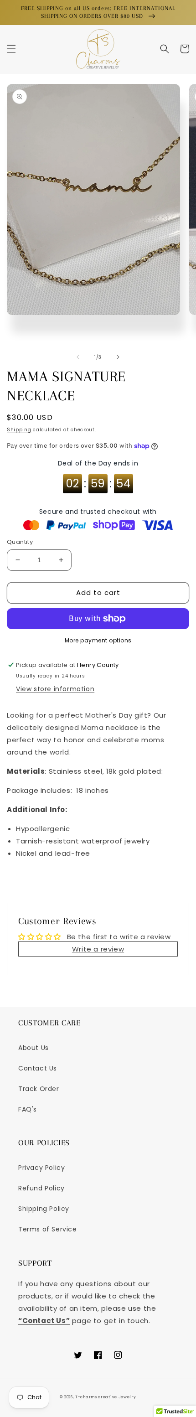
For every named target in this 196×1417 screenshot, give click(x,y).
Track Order (38, 1088)
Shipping (19, 429)
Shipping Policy (43, 1208)
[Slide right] (118, 357)
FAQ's (27, 1109)
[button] (11, 49)
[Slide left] (78, 357)
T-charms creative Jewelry (105, 1397)
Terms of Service (47, 1229)
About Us (33, 1047)
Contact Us (37, 1068)
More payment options (98, 640)
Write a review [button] (98, 949)
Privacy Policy (41, 1167)
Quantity (20, 542)
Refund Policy (41, 1188)
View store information (55, 688)
